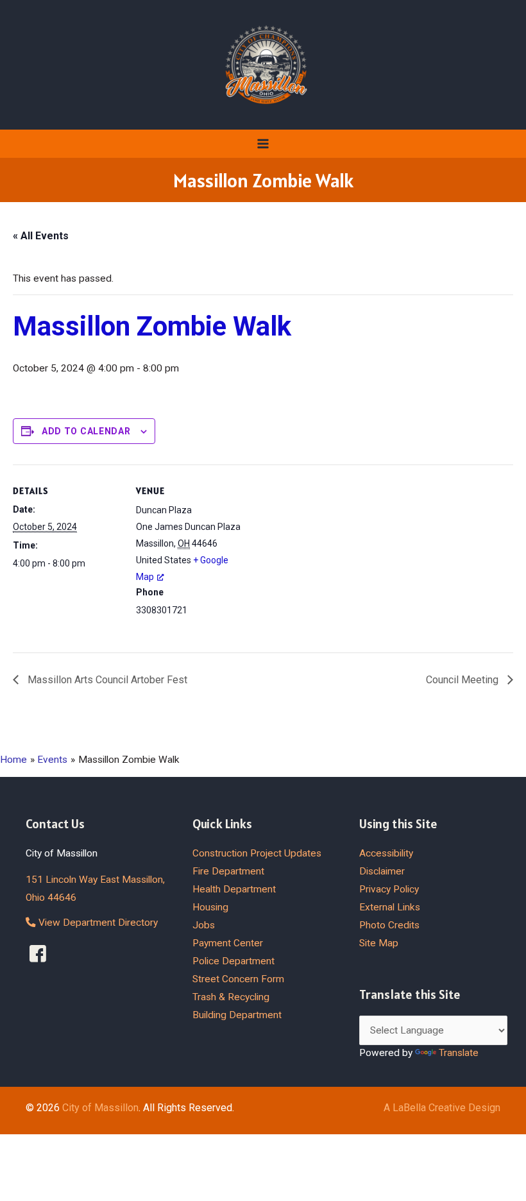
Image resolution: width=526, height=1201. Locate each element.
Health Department (234, 889)
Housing (210, 907)
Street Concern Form (238, 979)
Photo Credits (389, 925)
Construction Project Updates (256, 853)
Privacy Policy (389, 889)
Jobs (203, 925)
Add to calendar (86, 431)
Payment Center (227, 943)
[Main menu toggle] (262, 143)
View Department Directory (97, 922)
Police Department (233, 961)
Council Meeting (463, 680)
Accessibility (386, 853)
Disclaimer (382, 871)
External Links (389, 907)
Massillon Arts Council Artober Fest (106, 680)
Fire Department (228, 871)
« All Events (41, 236)
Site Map (378, 943)
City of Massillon (100, 1108)
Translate (459, 1053)
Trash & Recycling (230, 997)
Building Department (237, 1015)
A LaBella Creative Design (442, 1108)
